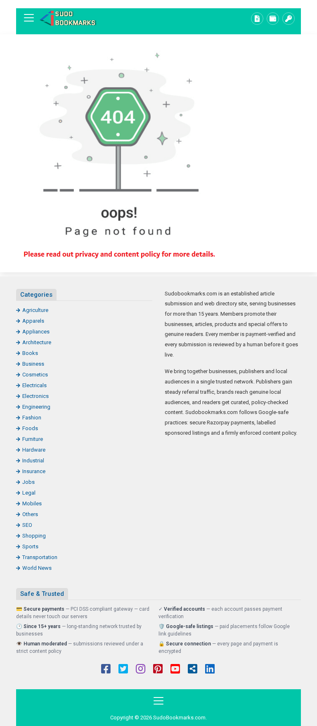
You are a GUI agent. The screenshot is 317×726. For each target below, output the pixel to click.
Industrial (33, 460)
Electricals (34, 385)
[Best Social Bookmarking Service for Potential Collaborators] (68, 18)
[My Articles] (257, 18)
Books (30, 353)
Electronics (35, 396)
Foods (30, 428)
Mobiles (32, 503)
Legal (28, 493)
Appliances (36, 331)
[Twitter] (123, 670)
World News (37, 568)
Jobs (28, 482)
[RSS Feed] (192, 670)
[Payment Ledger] (273, 18)
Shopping (34, 536)
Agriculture (35, 310)
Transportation (39, 557)
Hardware (33, 450)
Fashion (31, 417)
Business (33, 364)
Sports (30, 546)
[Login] (288, 18)
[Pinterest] (158, 670)
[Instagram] (140, 670)
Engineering (36, 407)
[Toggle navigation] (28, 18)
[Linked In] (210, 670)
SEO (27, 525)
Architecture (36, 342)
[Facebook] (106, 670)
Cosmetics (35, 374)
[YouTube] (175, 670)
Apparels (33, 321)
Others (30, 514)
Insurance (33, 471)
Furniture (32, 439)
